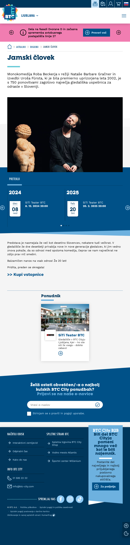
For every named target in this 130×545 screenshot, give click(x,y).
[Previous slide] (2, 208)
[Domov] (10, 12)
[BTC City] (9, 46)
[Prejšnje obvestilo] (11, 32)
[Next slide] (127, 208)
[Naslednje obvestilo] (118, 32)
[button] (61, 225)
